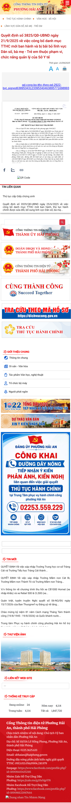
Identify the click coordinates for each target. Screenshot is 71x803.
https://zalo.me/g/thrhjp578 (34, 780)
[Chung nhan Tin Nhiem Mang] (25, 798)
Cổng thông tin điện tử (31, 4)
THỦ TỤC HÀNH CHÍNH (18, 19)
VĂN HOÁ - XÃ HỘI (46, 19)
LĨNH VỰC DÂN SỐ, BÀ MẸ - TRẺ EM (23, 26)
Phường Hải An (27, 9)
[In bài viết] (64, 68)
